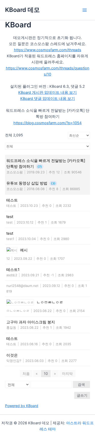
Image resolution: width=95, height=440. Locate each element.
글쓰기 (82, 395)
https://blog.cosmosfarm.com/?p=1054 (47, 123)
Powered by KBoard (21, 406)
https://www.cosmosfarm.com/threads (47, 50)
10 (46, 373)
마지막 (67, 373)
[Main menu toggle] (84, 10)
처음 (26, 373)
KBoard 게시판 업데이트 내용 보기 (47, 92)
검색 (81, 384)
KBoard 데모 (22, 9)
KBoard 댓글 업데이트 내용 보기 (47, 98)
